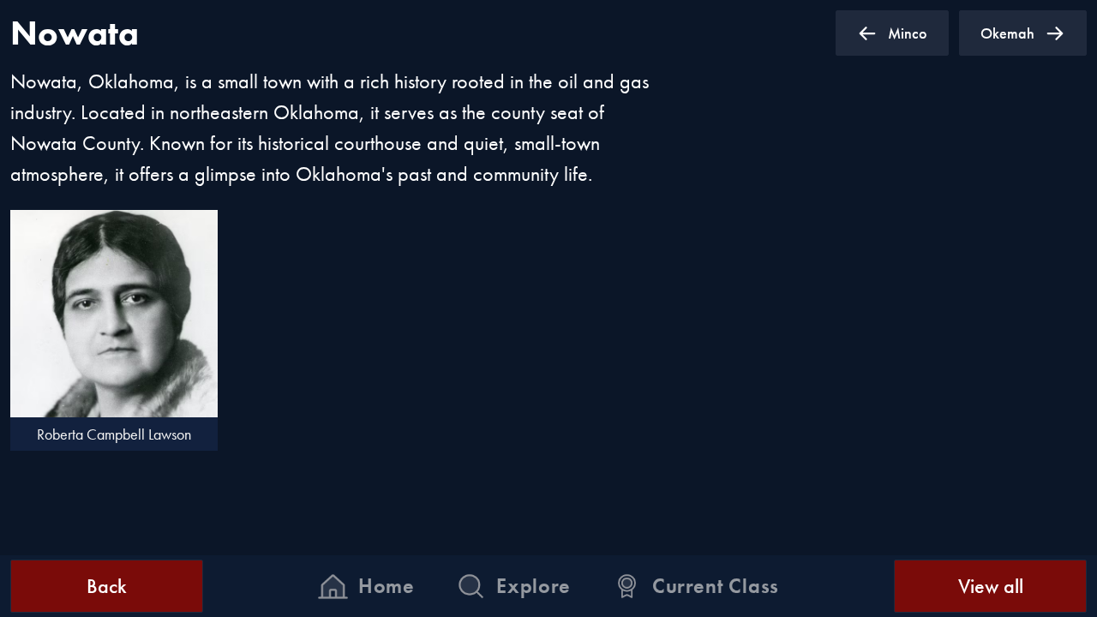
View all (990, 585)
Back (107, 585)
